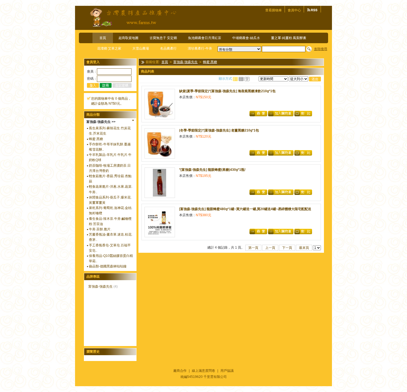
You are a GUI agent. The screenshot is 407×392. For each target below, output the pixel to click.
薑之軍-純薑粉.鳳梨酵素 (288, 38)
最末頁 (304, 248)
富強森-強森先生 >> (100, 122)
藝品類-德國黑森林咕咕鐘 (108, 266)
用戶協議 (227, 371)
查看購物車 (273, 10)
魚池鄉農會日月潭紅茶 (204, 38)
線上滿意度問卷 (203, 371)
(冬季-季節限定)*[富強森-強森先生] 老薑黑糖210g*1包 (219, 130)
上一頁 (270, 248)
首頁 (102, 38)
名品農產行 (168, 48)
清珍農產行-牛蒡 (200, 48)
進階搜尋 (320, 49)
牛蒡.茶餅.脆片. (100, 229)
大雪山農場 (140, 48)
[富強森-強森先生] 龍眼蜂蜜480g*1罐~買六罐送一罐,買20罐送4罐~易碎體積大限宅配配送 (245, 209)
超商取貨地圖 (128, 38)
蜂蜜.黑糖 (96, 139)
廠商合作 (180, 371)
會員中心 (294, 10)
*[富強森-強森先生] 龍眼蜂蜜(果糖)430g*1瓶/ (212, 170)
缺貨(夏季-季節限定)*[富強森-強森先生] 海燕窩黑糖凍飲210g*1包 (227, 91)
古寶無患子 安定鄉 (163, 38)
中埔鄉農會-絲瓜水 (246, 38)
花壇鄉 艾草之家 (109, 48)
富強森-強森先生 (100, 286)
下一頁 (287, 248)
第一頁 (253, 248)
